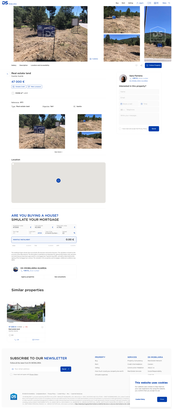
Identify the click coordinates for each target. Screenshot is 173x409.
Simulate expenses (101, 375)
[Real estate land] (26, 312)
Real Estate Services (134, 371)
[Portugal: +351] (123, 109)
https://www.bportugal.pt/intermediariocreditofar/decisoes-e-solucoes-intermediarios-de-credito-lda (104, 404)
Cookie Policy (61, 394)
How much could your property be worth (109, 371)
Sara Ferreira (135, 76)
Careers (150, 364)
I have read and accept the (134, 128)
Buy (117, 3)
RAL (68, 394)
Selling (130, 3)
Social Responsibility (155, 371)
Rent (123, 3)
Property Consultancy (135, 361)
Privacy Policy (142, 128)
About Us (151, 368)
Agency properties (27, 277)
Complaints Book (41, 394)
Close (162, 399)
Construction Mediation (136, 368)
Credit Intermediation (135, 364)
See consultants (60, 277)
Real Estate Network (155, 361)
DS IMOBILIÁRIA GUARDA (138, 81)
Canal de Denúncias (76, 394)
